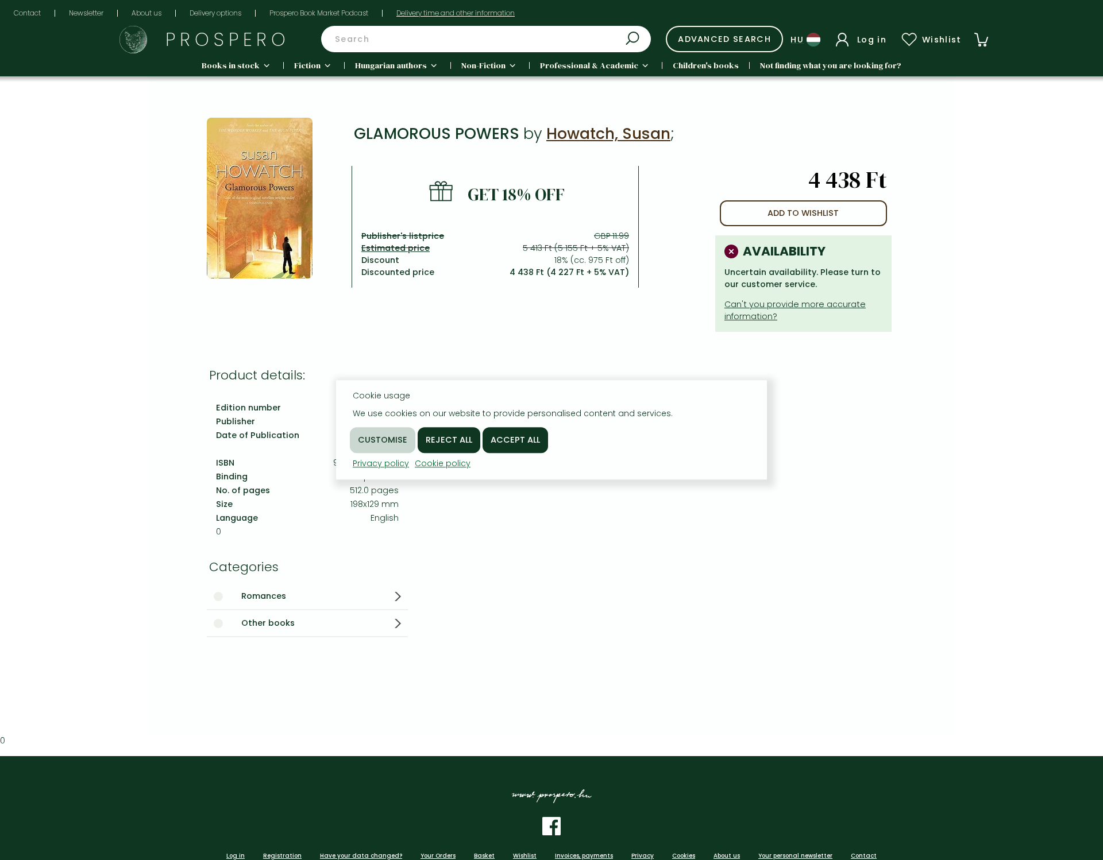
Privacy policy (381, 463)
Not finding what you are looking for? (830, 65)
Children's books (706, 65)
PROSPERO (227, 39)
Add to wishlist (803, 213)
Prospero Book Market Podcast (318, 13)
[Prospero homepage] (133, 39)
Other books (268, 623)
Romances (263, 596)
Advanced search (724, 39)
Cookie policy (442, 463)
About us (146, 13)
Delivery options (215, 13)
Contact (27, 13)
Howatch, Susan (608, 133)
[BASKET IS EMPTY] (981, 39)
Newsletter (86, 13)
